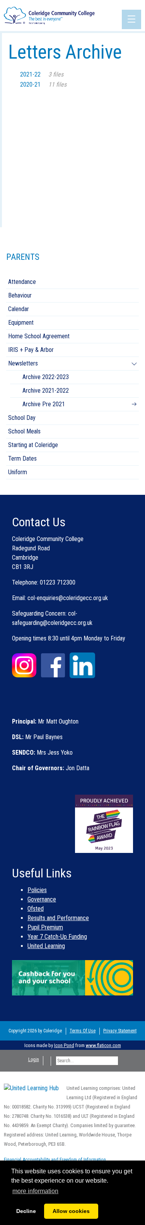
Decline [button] (26, 1211)
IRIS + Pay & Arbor (31, 349)
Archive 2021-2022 (45, 390)
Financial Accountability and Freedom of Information (55, 1159)
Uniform (17, 472)
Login (33, 1059)
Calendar (18, 309)
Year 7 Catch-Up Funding (57, 936)
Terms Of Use (83, 1031)
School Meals (24, 431)
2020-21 (43, 84)
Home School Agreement (39, 336)
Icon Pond (64, 1045)
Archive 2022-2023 (45, 377)
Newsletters (23, 363)
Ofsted (35, 908)
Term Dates (22, 458)
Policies (37, 890)
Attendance (22, 281)
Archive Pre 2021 (43, 404)
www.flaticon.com (103, 1045)
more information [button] (35, 1191)
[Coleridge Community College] (49, 15)
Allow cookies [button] (71, 1211)
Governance (41, 899)
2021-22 (41, 74)
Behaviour (20, 295)
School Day (22, 417)
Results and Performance (58, 918)
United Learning (46, 946)
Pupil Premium (45, 927)
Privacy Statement (119, 1031)
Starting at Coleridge (33, 445)
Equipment (21, 322)
